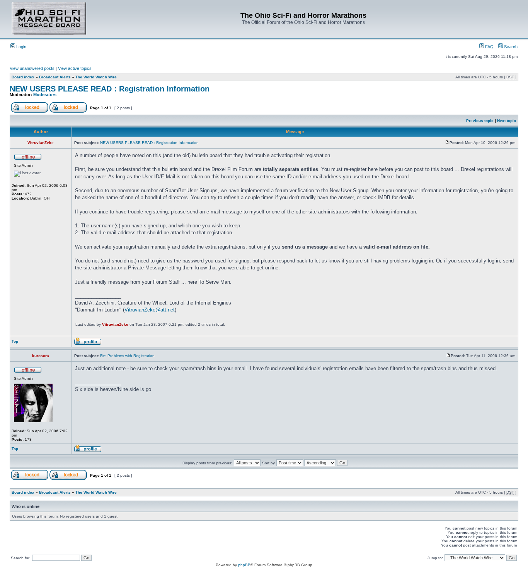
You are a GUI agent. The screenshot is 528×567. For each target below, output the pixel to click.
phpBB (244, 565)
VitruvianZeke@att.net (149, 310)
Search (510, 46)
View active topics (75, 68)
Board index (23, 77)
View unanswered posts (32, 68)
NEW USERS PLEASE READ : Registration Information (109, 89)
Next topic (506, 120)
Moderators (44, 94)
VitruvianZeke (115, 324)
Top (15, 341)
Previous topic (480, 120)
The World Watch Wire (96, 77)
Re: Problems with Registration (127, 356)
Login (20, 46)
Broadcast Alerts (55, 77)
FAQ (489, 46)
